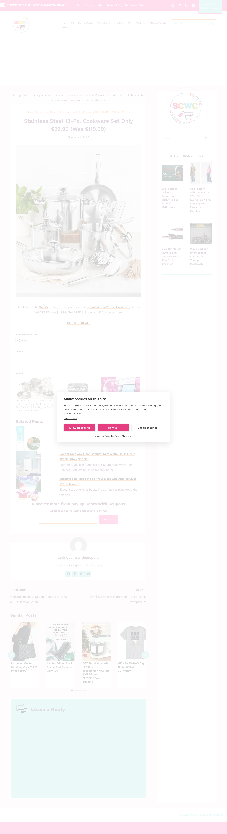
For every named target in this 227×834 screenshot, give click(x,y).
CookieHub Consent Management (119, 436)
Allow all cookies (79, 427)
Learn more (70, 418)
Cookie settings (147, 427)
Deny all (113, 427)
